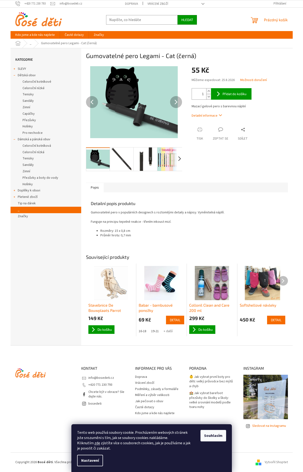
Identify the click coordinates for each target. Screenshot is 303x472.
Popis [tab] (95, 187)
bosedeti (95, 403)
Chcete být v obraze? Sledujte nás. (106, 394)
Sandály (28, 100)
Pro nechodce (33, 132)
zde (97, 443)
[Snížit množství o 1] (208, 96)
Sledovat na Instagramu (269, 425)
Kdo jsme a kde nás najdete (155, 413)
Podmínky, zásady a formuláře (156, 389)
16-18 (142, 331)
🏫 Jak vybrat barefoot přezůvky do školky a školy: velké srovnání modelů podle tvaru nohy (210, 400)
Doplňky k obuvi (29, 190)
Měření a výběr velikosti (152, 395)
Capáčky (29, 113)
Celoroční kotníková (37, 145)
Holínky (28, 126)
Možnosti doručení (253, 80)
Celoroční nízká (33, 152)
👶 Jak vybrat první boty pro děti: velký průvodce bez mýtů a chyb (211, 382)
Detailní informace (204, 115)
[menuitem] (35, 35)
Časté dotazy (144, 407)
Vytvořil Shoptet (276, 462)
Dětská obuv (27, 75)
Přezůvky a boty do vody (40, 177)
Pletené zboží (28, 197)
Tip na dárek (27, 203)
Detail (175, 320)
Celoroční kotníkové (37, 81)
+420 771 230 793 (100, 384)
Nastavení (90, 460)
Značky (23, 216)
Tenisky (28, 94)
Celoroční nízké (34, 88)
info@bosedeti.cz (101, 377)
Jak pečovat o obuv (149, 401)
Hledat (187, 20)
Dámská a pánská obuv (34, 139)
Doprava (131, 4)
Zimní (26, 107)
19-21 (155, 331)
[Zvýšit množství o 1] (208, 91)
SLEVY (22, 68)
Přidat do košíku (234, 94)
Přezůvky (29, 120)
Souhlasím (213, 435)
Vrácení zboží (158, 4)
